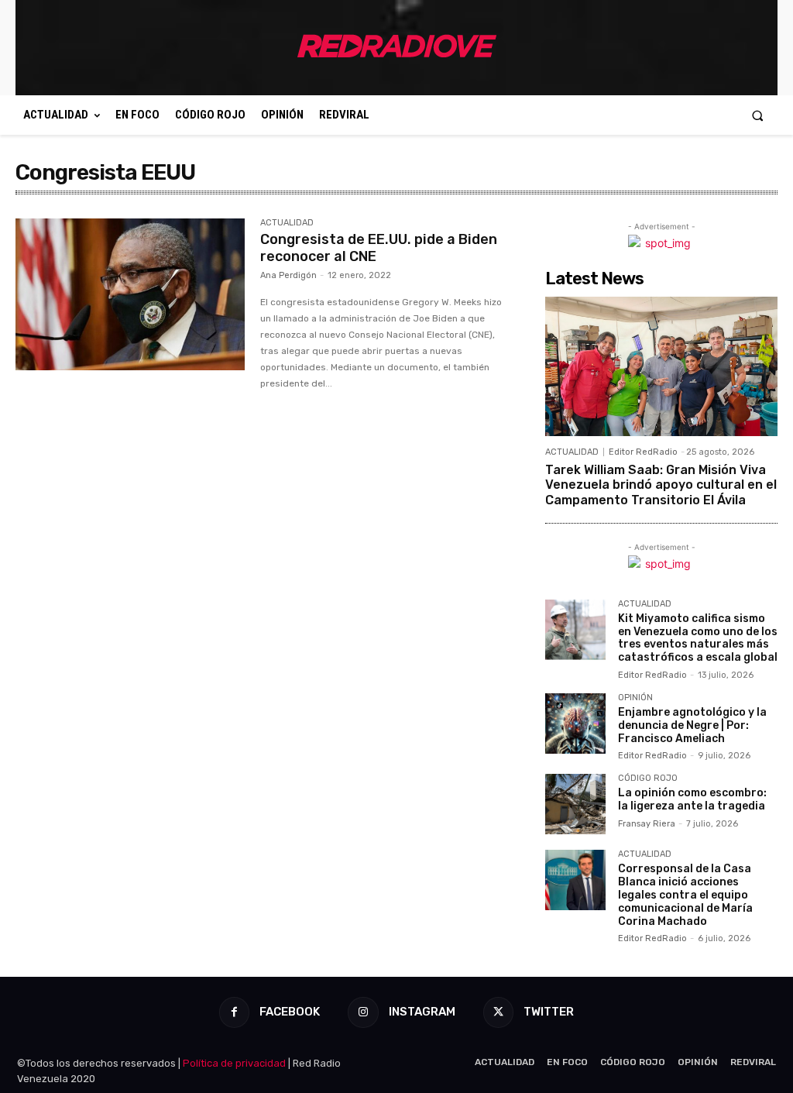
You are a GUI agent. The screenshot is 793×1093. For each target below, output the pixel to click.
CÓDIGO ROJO (648, 778)
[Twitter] (498, 1012)
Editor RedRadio (643, 452)
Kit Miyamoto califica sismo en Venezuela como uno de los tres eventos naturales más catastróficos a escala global (698, 638)
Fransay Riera (646, 824)
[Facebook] (234, 1012)
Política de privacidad (234, 1063)
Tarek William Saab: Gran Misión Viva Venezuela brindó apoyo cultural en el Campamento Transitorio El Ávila (661, 484)
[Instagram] (363, 1012)
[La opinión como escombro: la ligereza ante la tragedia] (575, 804)
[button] (758, 115)
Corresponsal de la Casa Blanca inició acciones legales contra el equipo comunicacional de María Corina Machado (685, 894)
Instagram (422, 1012)
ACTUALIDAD (287, 223)
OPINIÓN (635, 698)
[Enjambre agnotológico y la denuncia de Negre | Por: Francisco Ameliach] (575, 723)
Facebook (289, 1012)
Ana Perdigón (288, 275)
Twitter (549, 1012)
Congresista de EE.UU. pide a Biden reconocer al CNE (378, 248)
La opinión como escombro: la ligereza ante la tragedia (692, 799)
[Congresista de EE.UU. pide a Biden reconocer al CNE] (130, 294)
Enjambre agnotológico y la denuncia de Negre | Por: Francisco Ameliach (692, 725)
